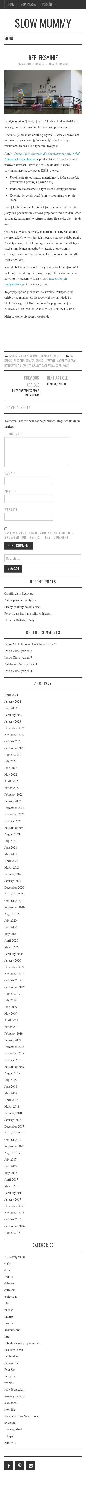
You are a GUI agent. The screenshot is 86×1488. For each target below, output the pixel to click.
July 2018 (10, 1080)
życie (66, 366)
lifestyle (50, 361)
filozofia (19, 361)
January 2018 (12, 1120)
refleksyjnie (11, 366)
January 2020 (12, 960)
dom (7, 1270)
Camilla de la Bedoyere (18, 593)
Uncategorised (13, 1429)
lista (6, 1336)
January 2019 (12, 1040)
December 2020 (14, 887)
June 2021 (10, 847)
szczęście (9, 1423)
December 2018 (14, 1047)
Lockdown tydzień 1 (45, 644)
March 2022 (11, 788)
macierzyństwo (28, 356)
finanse (8, 1310)
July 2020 (10, 920)
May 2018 (10, 1093)
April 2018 (11, 1100)
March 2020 (11, 947)
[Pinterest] (19, 1465)
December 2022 (14, 728)
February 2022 (13, 794)
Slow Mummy (43, 23)
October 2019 (12, 980)
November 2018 (14, 1053)
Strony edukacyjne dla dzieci (22, 607)
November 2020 (14, 894)
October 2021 (12, 821)
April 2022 (11, 781)
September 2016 (14, 1226)
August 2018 (12, 1073)
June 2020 (10, 927)
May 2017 (10, 1173)
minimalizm (11, 1356)
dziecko (9, 1283)
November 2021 (14, 814)
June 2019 (10, 1007)
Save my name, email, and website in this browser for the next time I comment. (38, 535)
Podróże (47, 4)
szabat (36, 366)
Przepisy (9, 1376)
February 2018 (13, 1113)
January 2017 (12, 1199)
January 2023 (12, 721)
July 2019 (10, 1000)
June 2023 (10, 708)
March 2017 (11, 1186)
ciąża (7, 1263)
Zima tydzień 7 (22, 657)
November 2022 (14, 734)
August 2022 (12, 754)
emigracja (10, 1296)
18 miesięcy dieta (56, 384)
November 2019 (14, 973)
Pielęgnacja (11, 1363)
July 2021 (10, 841)
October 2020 (12, 900)
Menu (8, 38)
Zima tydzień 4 (27, 664)
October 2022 (12, 741)
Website (11, 509)
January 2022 (12, 801)
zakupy (8, 1436)
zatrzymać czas (52, 366)
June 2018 (10, 1086)
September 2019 (14, 987)
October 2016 (12, 1219)
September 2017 (14, 1146)
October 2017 (12, 1139)
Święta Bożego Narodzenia (21, 1416)
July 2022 (10, 761)
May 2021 (10, 854)
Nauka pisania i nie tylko (20, 600)
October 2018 (12, 1060)
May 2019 (10, 1013)
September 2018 (14, 1066)
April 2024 (11, 695)
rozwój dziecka (13, 1389)
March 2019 (11, 1027)
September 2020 (14, 907)
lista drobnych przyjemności (21, 1343)
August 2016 (12, 1232)
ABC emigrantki (14, 1257)
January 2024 (12, 701)
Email (10, 491)
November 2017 (14, 1133)
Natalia (39, 64)
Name (9, 473)
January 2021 (12, 881)
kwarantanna (12, 1330)
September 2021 (14, 827)
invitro (8, 1316)
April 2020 (11, 940)
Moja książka (28, 4)
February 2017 (13, 1193)
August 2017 (12, 1153)
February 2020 (13, 954)
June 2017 (10, 1166)
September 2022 (14, 748)
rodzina (44, 356)
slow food (10, 1403)
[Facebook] (8, 1465)
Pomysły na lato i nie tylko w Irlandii (27, 613)
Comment (13, 434)
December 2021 (14, 808)
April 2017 (11, 1179)
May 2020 (10, 934)
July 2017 (10, 1159)
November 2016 (14, 1212)
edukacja (9, 1290)
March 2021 (11, 867)
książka (30, 361)
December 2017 (14, 1126)
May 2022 (10, 774)
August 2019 (12, 993)
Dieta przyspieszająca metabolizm (25, 393)
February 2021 (13, 874)
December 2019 (14, 967)
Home (11, 4)
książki (13, 356)
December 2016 (14, 1206)
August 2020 (12, 914)
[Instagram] (30, 1465)
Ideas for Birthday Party (19, 620)
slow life (55, 356)
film (6, 1303)
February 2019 (13, 1033)
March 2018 (11, 1106)
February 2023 (13, 715)
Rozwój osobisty (14, 1396)
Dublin (8, 1276)
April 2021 (11, 861)
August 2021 (12, 834)
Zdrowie (9, 1442)
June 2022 (10, 768)
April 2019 (11, 1020)
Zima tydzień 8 (22, 651)
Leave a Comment (59, 64)
